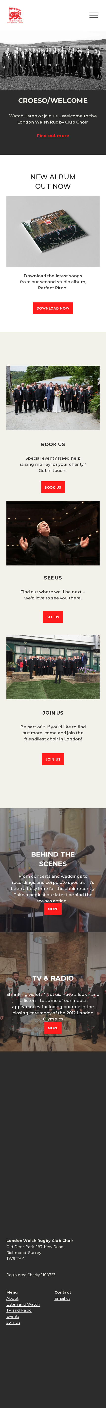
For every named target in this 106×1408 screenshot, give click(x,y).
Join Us (13, 1322)
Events (12, 1316)
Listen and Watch (23, 1304)
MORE (53, 909)
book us (53, 487)
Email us (62, 1298)
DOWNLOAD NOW (53, 308)
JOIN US (53, 759)
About (12, 1298)
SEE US (53, 617)
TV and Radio (19, 1310)
